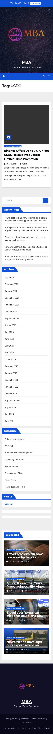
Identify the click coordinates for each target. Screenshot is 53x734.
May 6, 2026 (14, 591)
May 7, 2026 (14, 562)
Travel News (10, 480)
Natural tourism (12, 466)
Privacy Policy (37, 728)
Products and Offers (13, 146)
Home (4, 728)
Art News (9, 446)
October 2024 (11, 394)
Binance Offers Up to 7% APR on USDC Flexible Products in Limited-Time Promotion (26, 155)
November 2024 (12, 387)
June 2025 (10, 339)
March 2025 (10, 359)
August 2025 (10, 325)
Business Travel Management (18, 453)
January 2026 (11, 291)
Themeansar (26, 722)
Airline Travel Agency (15, 439)
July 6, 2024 (12, 164)
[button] (44, 76)
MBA (26, 62)
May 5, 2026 (14, 620)
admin (25, 164)
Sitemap (48, 728)
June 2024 (10, 421)
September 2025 (12, 318)
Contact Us (25, 728)
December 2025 (12, 298)
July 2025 (9, 332)
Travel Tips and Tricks (15, 487)
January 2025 (11, 373)
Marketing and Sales (14, 459)
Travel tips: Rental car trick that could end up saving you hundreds (23, 616)
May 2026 (9, 277)
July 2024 (9, 414)
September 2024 (12, 400)
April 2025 (9, 353)
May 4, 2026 (14, 649)
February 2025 (11, 366)
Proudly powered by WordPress (18, 719)
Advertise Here (13, 728)
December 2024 (12, 380)
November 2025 (12, 305)
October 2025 (11, 312)
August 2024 (10, 407)
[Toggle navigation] (49, 76)
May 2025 (9, 346)
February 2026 (11, 284)
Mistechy (9, 504)
